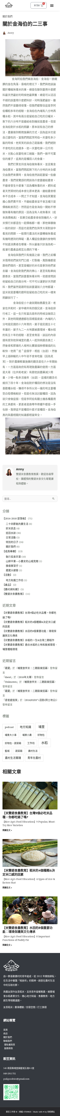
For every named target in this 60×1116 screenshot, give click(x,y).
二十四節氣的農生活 (17, 523)
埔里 (41, 727)
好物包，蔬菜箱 (13, 743)
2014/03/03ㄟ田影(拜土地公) (40, 700)
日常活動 (11, 537)
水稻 (44, 743)
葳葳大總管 (12, 570)
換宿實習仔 (12, 565)
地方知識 (25, 727)
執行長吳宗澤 (13, 556)
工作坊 (31, 743)
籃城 (7, 750)
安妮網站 (51, 1111)
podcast (9, 727)
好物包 (41, 734)
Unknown (11, 681)
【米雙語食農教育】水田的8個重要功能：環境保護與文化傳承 (27, 930)
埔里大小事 (10, 734)
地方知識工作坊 (14, 580)
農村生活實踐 (13, 758)
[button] (52, 5)
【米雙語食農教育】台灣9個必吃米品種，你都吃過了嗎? (27, 815)
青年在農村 (34, 758)
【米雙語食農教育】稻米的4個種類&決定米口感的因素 (28, 872)
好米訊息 (11, 528)
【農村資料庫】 (11, 589)
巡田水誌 (11, 533)
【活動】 (7, 574)
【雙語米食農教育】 (13, 593)
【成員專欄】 (10, 551)
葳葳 (7, 668)
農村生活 (33, 750)
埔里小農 (27, 734)
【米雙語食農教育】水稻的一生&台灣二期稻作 (28, 640)
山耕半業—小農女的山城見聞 (22, 561)
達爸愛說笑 (11, 700)
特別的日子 (12, 542)
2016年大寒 (25, 677)
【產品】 (7, 584)
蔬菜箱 (18, 750)
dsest (8, 677)
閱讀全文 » (7, 830)
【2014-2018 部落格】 (14, 518)
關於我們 (7, 16)
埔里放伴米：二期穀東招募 (33, 668)
